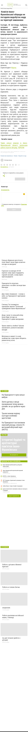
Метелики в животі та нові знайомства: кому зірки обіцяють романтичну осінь (14, 338)
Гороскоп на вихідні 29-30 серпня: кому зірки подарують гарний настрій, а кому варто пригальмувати (13, 274)
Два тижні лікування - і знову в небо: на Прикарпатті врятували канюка (13, 296)
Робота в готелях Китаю (11, 587)
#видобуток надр (22, 156)
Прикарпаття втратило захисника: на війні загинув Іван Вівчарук (14, 285)
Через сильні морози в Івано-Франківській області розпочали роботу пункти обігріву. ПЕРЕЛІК (14, 145)
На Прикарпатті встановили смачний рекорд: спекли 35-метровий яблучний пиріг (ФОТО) (13, 426)
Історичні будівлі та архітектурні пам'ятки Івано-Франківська (13, 444)
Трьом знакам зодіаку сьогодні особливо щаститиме (11, 415)
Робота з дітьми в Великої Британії (11, 566)
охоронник (6, 608)
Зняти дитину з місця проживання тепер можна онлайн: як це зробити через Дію (13, 405)
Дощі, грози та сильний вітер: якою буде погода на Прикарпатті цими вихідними (13, 317)
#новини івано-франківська (7, 156)
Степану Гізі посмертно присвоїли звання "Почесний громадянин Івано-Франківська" (14, 306)
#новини (15, 156)
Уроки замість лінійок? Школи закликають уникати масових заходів (13, 328)
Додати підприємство (14, 495)
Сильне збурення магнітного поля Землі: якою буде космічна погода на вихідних (13, 262)
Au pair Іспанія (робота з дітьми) (11, 639)
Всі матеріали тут (14, 455)
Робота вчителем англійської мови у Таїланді (13, 616)
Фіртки (13, 68)
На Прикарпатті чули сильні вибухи (13, 396)
